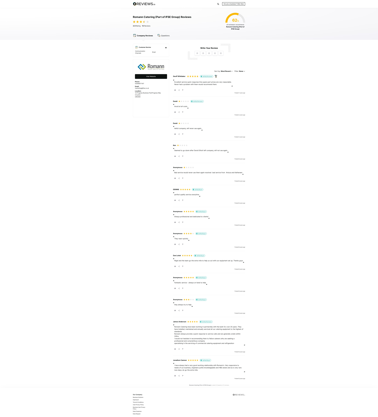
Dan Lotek (177, 255)
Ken (174, 145)
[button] (218, 4)
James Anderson (179, 322)
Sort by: (222, 71)
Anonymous (177, 167)
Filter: (238, 71)
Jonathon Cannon (180, 360)
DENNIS (176, 189)
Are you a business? (234, 4)
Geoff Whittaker (179, 76)
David (175, 101)
